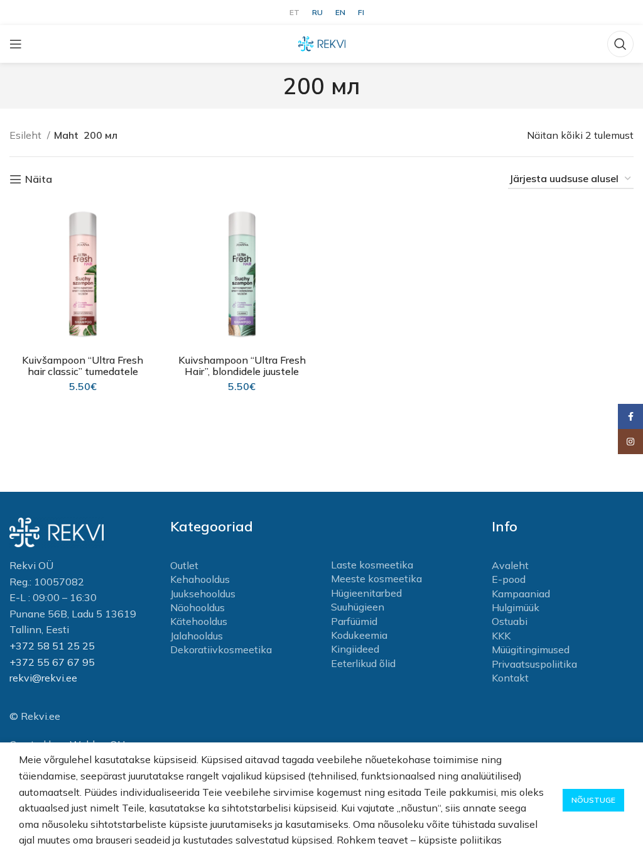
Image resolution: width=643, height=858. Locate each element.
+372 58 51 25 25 (52, 645)
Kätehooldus (198, 621)
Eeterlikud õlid (363, 663)
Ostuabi (509, 621)
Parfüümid (354, 621)
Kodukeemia (359, 635)
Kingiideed (355, 649)
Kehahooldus (200, 579)
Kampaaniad (521, 593)
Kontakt (510, 677)
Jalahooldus (196, 635)
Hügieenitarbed (366, 593)
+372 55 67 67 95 (52, 662)
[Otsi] (620, 44)
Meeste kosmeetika (376, 578)
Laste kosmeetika (372, 564)
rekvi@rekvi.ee (43, 677)
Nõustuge (593, 800)
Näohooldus (197, 607)
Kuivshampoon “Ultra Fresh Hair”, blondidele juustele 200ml (242, 371)
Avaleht (510, 565)
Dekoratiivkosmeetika (221, 649)
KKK (501, 635)
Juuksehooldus (202, 593)
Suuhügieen (357, 606)
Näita (38, 179)
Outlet (184, 565)
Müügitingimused (531, 649)
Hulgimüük (515, 607)
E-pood (509, 579)
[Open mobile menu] (15, 44)
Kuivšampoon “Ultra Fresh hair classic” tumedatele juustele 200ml (82, 371)
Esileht (26, 135)
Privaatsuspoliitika (534, 664)
